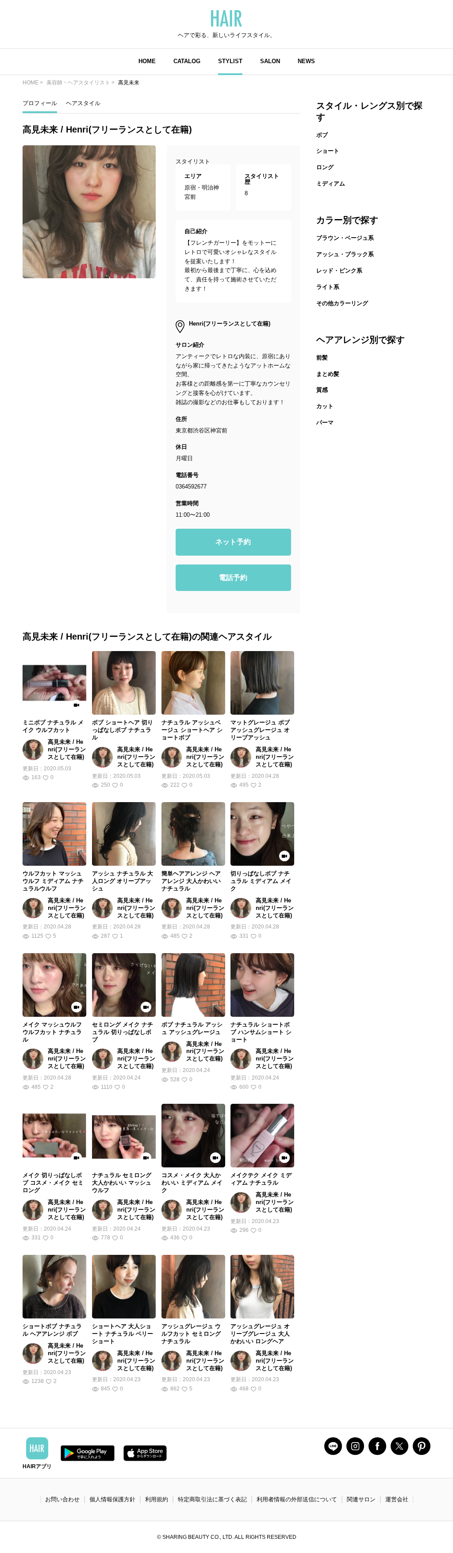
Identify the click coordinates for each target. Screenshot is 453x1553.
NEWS (306, 61)
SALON (270, 61)
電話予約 (233, 577)
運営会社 (396, 1499)
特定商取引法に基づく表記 (212, 1499)
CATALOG (186, 61)
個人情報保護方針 (112, 1499)
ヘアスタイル (83, 103)
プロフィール (40, 103)
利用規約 (156, 1499)
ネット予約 (233, 541)
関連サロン (361, 1499)
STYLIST (230, 61)
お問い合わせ (62, 1499)
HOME (147, 61)
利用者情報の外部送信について (297, 1499)
